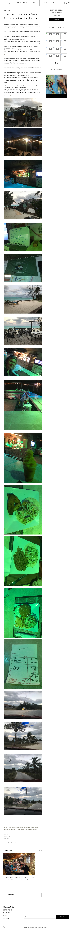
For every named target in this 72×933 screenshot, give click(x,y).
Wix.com (45, 927)
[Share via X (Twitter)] (8, 842)
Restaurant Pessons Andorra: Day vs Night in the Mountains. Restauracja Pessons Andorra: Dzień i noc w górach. (20, 878)
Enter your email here (56, 12)
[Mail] (69, 3)
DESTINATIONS (7, 910)
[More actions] (41, 10)
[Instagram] (67, 3)
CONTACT (6, 919)
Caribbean (6, 838)
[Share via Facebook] (5, 842)
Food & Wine (7, 836)
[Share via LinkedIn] (12, 842)
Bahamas (6, 834)
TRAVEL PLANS (7, 913)
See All (40, 850)
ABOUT (5, 916)
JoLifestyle (8, 906)
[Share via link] (15, 842)
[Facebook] (65, 3)
